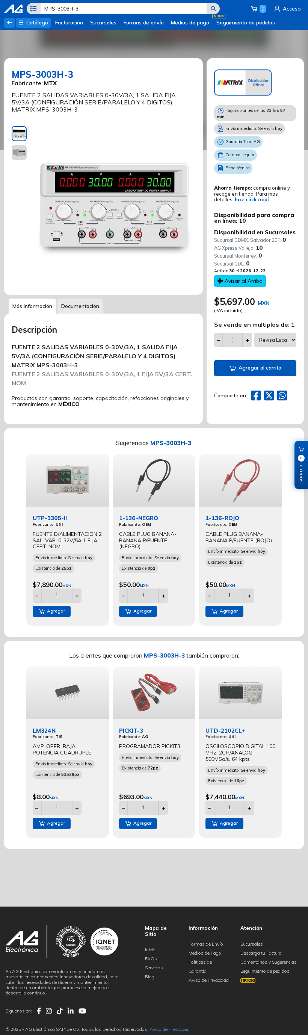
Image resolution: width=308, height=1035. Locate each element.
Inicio (150, 949)
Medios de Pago (205, 953)
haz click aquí (252, 199)
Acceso (291, 8)
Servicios (154, 967)
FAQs (151, 958)
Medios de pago (190, 22)
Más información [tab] (32, 306)
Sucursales (103, 22)
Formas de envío (144, 22)
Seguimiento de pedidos (245, 22)
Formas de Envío (206, 944)
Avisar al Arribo (243, 281)
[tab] (19, 133)
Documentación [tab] (80, 306)
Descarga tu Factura (261, 953)
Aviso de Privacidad (209, 980)
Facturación (69, 22)
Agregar (55, 611)
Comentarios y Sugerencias (268, 962)
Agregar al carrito (259, 367)
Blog (149, 976)
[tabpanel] (114, 206)
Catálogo (36, 22)
